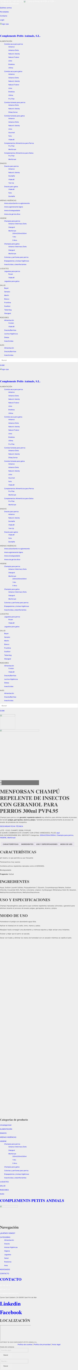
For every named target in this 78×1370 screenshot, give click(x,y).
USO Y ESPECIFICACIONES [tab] (46, 844)
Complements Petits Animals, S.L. (20, 36)
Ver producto (7, 999)
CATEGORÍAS (5, 1237)
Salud (6, 1258)
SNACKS (3, 1133)
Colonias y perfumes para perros (16, 1171)
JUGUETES (4, 1182)
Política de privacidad (42, 1344)
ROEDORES (4, 1190)
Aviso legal (56, 1344)
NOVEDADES (5, 1269)
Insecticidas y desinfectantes (15, 1178)
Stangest (11, 1150)
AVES (2, 1194)
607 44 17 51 (19, 1)
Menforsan (11, 838)
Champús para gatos (12, 1167)
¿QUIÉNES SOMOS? (7, 1233)
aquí (58, 833)
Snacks (7, 1244)
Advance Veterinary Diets (17, 1147)
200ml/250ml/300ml (48, 835)
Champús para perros (65, 835)
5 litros (14, 1163)
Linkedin (10, 1303)
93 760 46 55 (6, 1)
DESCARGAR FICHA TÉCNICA (11, 826)
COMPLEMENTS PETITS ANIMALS (32, 1200)
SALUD (2, 1186)
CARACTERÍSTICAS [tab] (10, 844)
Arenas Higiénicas (11, 1247)
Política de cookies (25, 1344)
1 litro (14, 1160)
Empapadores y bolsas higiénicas (16, 1174)
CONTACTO (4, 1273)
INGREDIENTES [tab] (27, 844)
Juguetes (7, 1255)
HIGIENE (3, 838)
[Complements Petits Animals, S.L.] (39, 28)
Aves (6, 1265)
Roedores (7, 1262)
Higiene (7, 1251)
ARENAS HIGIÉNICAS (8, 1137)
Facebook (11, 1312)
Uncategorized (5, 1125)
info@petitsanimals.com (10, 4)
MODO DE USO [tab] (66, 844)
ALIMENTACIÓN (6, 1129)
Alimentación (9, 1240)
